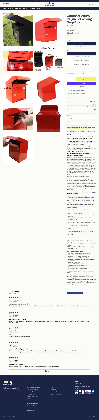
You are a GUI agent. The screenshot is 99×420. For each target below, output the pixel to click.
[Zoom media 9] (18, 149)
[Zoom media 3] (18, 60)
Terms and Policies (92, 416)
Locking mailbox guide (55, 391)
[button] (70, 35)
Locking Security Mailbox (10, 416)
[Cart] (95, 4)
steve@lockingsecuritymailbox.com (9, 4)
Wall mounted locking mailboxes (33, 387)
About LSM (53, 389)
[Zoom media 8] (48, 119)
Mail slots (29, 398)
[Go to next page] (56, 371)
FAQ (52, 387)
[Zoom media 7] (18, 119)
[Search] (89, 4)
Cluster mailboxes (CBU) (32, 396)
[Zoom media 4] (48, 60)
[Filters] (85, 293)
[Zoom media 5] (18, 89)
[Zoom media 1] (18, 29)
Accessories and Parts (31, 410)
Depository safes (30, 401)
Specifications (69, 98)
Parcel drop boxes (31, 394)
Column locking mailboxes (32, 389)
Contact (52, 384)
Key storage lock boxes (32, 405)
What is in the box (70, 115)
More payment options (81, 86)
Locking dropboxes (31, 391)
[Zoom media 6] (48, 89)
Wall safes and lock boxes (32, 403)
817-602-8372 (65, 0)
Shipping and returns (70, 118)
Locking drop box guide (56, 394)
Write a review (75, 293)
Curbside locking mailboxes (32, 384)
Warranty (68, 121)
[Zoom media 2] (48, 29)
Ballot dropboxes (30, 408)
